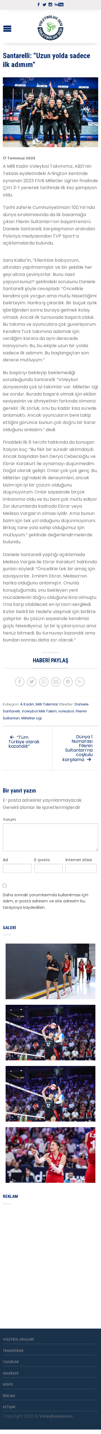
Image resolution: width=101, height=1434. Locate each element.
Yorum (9, 819)
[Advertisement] (50, 1260)
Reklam (9, 1396)
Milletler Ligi (31, 718)
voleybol (66, 711)
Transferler (13, 1351)
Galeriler (11, 1373)
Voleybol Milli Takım (39, 711)
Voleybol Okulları (18, 1339)
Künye (8, 1384)
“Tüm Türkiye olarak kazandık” (24, 741)
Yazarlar (11, 1362)
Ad (5, 860)
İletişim (9, 1407)
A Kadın (27, 704)
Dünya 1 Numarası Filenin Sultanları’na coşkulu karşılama (77, 748)
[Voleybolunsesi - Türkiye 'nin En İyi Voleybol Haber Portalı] (50, 26)
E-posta (42, 860)
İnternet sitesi (78, 860)
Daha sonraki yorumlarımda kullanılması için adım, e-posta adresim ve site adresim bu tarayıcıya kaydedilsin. (45, 901)
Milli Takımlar (47, 704)
